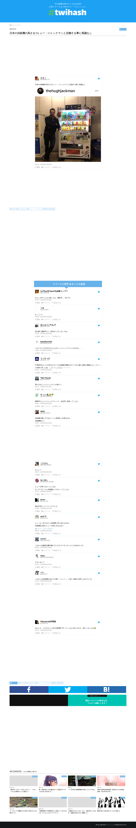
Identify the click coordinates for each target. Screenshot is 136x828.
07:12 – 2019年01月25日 (43, 581)
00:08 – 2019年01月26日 (43, 317)
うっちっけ (45, 359)
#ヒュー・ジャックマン (44, 529)
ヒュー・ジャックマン (35, 209)
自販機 (53, 209)
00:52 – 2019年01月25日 (43, 164)
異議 (46, 209)
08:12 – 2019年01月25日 (43, 547)
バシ (43, 573)
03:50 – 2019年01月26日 (43, 300)
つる (44, 308)
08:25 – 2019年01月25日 (43, 531)
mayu (47, 556)
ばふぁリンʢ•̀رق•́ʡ (48, 325)
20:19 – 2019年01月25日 (43, 403)
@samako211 (22, 209)
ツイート (18, 25)
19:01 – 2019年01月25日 (43, 423)
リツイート (46, 167)
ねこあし (47, 480)
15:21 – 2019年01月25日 (43, 491)
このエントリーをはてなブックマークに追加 (106, 689)
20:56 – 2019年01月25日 (43, 370)
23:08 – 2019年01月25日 (43, 350)
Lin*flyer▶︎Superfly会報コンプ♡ (54, 292)
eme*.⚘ (44, 517)
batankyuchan (46, 342)
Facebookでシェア (29, 689)
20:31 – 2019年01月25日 (43, 386)
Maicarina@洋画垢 (48, 622)
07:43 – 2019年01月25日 (43, 564)
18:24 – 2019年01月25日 (43, 472)
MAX (45, 412)
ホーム (12, 25)
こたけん (45, 464)
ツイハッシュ (110, 825)
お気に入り (57, 167)
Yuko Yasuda (45, 378)
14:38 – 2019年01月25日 (43, 508)
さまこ (45, 78)
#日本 (13, 209)
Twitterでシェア (67, 689)
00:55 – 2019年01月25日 (43, 630)
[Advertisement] (68, 58)
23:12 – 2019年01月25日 (43, 333)
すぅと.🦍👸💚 (47, 395)
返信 (38, 167)
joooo (44, 500)
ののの (45, 539)
